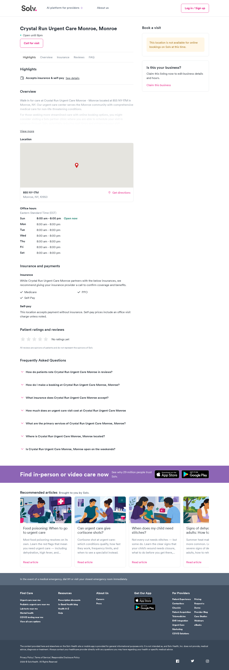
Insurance (63, 57)
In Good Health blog (68, 604)
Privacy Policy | (27, 657)
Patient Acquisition (181, 612)
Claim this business (159, 85)
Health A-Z (63, 608)
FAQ (91, 57)
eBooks (198, 625)
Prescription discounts (69, 600)
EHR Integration (180, 620)
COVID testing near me (31, 617)
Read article (30, 562)
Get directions (121, 192)
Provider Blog (201, 612)
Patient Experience (181, 599)
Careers (100, 599)
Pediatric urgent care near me (35, 604)
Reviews (79, 57)
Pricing (197, 599)
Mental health (26, 613)
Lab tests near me (29, 608)
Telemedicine (179, 616)
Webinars (199, 620)
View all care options (30, 621)
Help (60, 613)
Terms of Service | (43, 657)
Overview (46, 57)
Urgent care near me (30, 600)
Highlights (29, 57)
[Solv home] (29, 8)
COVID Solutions (180, 633)
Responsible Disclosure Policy (66, 657)
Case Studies (200, 616)
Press (99, 603)
